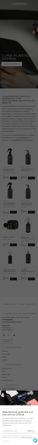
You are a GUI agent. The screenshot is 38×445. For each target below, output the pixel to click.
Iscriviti (30, 431)
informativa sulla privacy (28, 437)
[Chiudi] (35, 394)
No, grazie (6, 441)
